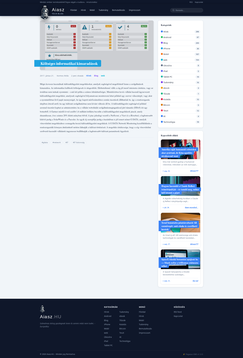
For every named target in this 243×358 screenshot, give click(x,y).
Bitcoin (166, 105)
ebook (166, 88)
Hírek (83, 10)
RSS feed (178, 312)
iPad (165, 71)
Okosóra (167, 65)
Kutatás (167, 99)
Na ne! (195, 281)
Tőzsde (166, 94)
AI (164, 116)
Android (167, 37)
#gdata (45, 142)
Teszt (165, 110)
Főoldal (73, 10)
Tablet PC (167, 77)
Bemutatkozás (118, 10)
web (103, 76)
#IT (67, 142)
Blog (96, 76)
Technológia (169, 122)
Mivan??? (194, 171)
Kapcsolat (199, 2)
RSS (191, 2)
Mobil (92, 10)
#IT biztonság (79, 142)
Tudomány (103, 10)
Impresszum (134, 10)
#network (57, 142)
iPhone (166, 48)
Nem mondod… (191, 207)
